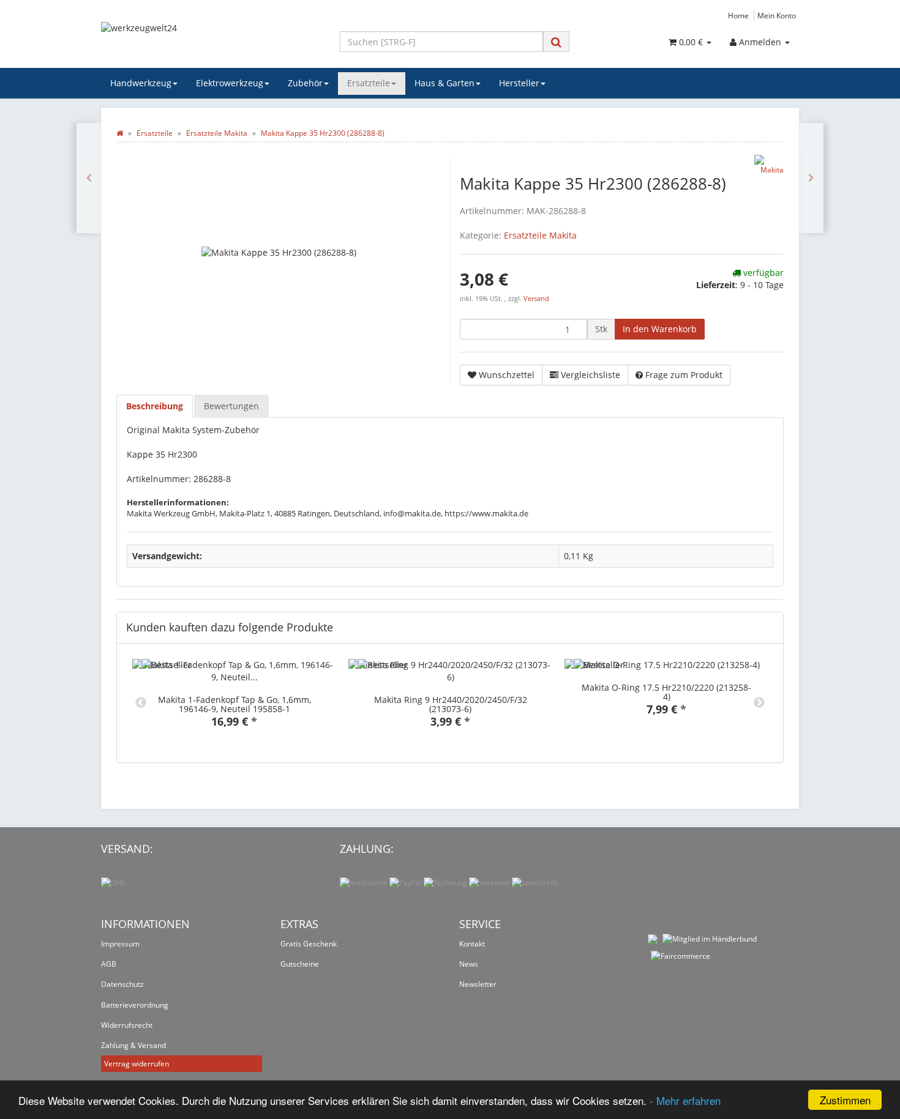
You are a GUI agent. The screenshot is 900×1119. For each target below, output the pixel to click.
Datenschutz (122, 984)
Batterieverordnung (134, 1005)
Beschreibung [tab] (154, 406)
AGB (108, 964)
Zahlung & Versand (133, 1045)
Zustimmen (845, 1099)
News (468, 964)
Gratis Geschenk (308, 944)
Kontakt (472, 944)
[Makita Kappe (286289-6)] (811, 178)
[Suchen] (556, 42)
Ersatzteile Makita (540, 235)
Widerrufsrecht (126, 1025)
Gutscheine (299, 964)
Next (759, 703)
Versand (536, 298)
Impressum (120, 944)
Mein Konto (776, 15)
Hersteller (519, 83)
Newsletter (478, 984)
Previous (141, 703)
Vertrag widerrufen (136, 1063)
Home (738, 15)
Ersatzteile (368, 83)
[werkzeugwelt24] (211, 40)
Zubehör (305, 83)
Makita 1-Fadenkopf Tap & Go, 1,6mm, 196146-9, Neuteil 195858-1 (234, 704)
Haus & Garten (444, 83)
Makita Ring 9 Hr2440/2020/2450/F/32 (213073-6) (450, 704)
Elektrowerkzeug (229, 83)
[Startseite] (119, 133)
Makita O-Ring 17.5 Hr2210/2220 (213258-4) (666, 692)
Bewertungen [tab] (231, 406)
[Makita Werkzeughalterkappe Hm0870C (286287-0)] (89, 178)
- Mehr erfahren (685, 1100)
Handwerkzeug (140, 83)
